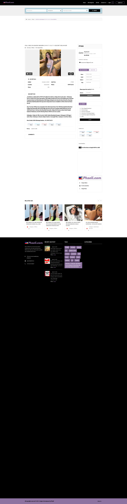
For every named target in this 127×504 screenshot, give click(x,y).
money (66, 257)
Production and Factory (89, 449)
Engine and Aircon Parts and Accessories (93, 351)
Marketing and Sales (88, 404)
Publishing (86, 450)
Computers (86, 332)
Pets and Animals (88, 447)
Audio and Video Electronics (90, 273)
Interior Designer (88, 386)
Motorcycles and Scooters (90, 417)
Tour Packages (87, 480)
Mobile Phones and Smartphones (91, 412)
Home (84, 2)
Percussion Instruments (89, 442)
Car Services (87, 312)
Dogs (85, 343)
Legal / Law (86, 398)
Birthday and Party (88, 293)
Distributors (87, 342)
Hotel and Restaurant (89, 374)
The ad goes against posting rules (88, 114)
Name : (82, 74)
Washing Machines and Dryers (91, 493)
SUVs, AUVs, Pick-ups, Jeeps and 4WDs (93, 476)
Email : (82, 77)
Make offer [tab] (93, 69)
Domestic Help (87, 345)
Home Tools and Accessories (90, 369)
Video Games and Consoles (90, 492)
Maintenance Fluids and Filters (91, 401)
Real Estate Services (88, 457)
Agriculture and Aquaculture (90, 262)
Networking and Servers (89, 425)
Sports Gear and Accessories (90, 474)
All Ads (97, 2)
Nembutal (72, 257)
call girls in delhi (34, 128)
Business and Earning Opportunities (92, 305)
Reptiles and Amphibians (90, 460)
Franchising (86, 361)
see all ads (86, 55)
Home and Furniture (88, 367)
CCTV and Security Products (90, 320)
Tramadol (77, 260)
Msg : (82, 82)
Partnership (87, 437)
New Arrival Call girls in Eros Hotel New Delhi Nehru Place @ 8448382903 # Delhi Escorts (33, 224)
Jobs (85, 393)
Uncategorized (87, 487)
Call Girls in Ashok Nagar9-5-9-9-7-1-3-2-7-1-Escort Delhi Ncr (46, 45)
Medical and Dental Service (90, 409)
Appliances (86, 267)
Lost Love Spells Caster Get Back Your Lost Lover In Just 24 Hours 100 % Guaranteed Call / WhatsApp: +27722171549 (56, 276)
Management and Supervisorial (91, 402)
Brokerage (86, 302)
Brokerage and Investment (90, 304)
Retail (85, 461)
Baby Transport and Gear (89, 285)
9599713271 (71, 84)
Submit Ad (120, 2)
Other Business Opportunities (91, 434)
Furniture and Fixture (89, 363)
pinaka (78, 257)
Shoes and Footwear (88, 468)
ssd (72, 260)
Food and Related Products (90, 359)
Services (29, 19)
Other (82, 116)
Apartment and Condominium (91, 265)
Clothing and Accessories (89, 324)
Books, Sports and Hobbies (90, 300)
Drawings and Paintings (89, 347)
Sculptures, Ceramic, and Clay (90, 463)
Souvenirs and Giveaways (90, 471)
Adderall (79, 247)
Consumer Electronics (89, 337)
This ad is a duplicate (85, 111)
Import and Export (88, 382)
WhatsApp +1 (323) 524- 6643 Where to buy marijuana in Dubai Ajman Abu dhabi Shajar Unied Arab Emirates (73, 265)
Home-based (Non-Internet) (90, 372)
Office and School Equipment (90, 429)
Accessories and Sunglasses (90, 254)
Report (90, 119)
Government (87, 364)
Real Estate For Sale (88, 455)
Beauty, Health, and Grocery (90, 288)
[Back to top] (122, 495)
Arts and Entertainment (89, 272)
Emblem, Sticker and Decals (90, 350)
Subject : (81, 79)
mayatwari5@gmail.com (87, 62)
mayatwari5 (86, 51)
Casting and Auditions (89, 316)
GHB (79, 253)
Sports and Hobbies (88, 472)
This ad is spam (84, 110)
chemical (67, 253)
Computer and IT (88, 331)
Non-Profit (86, 426)
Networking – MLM (88, 423)
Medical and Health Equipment (91, 410)
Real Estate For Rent (88, 453)
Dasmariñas (40, 47)
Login (109, 2)
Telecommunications (88, 479)
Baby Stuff (86, 281)
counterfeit (73, 253)
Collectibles (86, 326)
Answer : (81, 92)
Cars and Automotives (89, 313)
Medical (86, 407)
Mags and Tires (87, 399)
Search (95, 10)
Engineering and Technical (90, 355)
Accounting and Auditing (90, 259)
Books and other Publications (90, 299)
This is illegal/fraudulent (86, 108)
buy (66, 250)
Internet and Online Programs (91, 388)
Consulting (86, 336)
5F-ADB (67, 247)
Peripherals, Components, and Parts (92, 444)
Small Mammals (87, 469)
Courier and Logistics (89, 340)
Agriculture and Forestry (89, 264)
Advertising (87, 261)
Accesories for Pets (88, 250)
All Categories (91, 2)
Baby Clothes (87, 280)
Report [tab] (83, 103)
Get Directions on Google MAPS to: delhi (91, 147)
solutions (67, 260)
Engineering (87, 353)
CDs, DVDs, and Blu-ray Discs (90, 321)
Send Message (90, 95)
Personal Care (87, 445)
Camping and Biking (88, 310)
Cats (85, 318)
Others (33, 19)
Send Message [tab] (84, 69)
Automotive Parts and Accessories (91, 278)
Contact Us (103, 2)
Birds (85, 291)
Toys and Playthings (88, 482)
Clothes (86, 323)
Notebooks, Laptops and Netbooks (92, 428)
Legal (85, 396)
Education (86, 348)
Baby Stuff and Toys (88, 283)
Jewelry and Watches (89, 391)
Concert (86, 334)
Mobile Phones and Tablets (90, 414)
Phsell (52, 501)
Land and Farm (87, 394)
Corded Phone (87, 339)
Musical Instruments (88, 422)
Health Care (87, 366)
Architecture (87, 269)
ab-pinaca (73, 247)
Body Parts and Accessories (90, 297)
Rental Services (87, 458)
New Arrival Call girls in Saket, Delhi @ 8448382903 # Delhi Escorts (53, 224)
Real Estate (86, 452)
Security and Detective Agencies (91, 465)
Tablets (86, 477)
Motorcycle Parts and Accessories (91, 415)
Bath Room (86, 286)
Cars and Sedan (87, 315)
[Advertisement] (63, 33)
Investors (86, 390)
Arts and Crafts (87, 270)
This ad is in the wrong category (88, 113)
